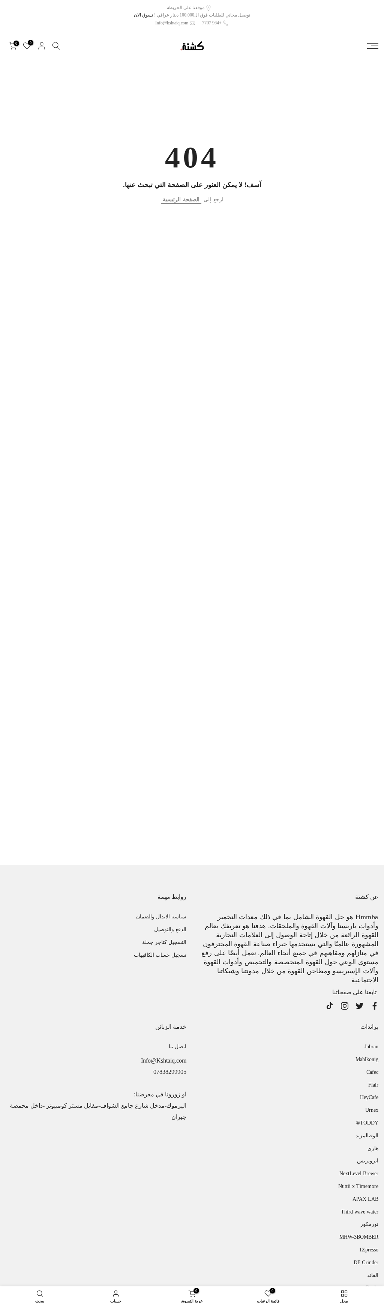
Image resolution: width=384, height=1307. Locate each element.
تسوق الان (143, 15)
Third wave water (359, 1212)
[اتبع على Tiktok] (329, 1006)
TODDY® (367, 1123)
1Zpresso (368, 1250)
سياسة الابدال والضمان (161, 917)
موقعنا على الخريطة (185, 7)
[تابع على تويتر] (359, 1006)
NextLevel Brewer (358, 1173)
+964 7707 (212, 23)
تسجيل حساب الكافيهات (160, 955)
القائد (372, 1275)
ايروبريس (367, 1161)
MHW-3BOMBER (358, 1237)
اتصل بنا (177, 1046)
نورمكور (369, 1224)
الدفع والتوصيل (170, 929)
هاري (373, 1148)
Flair (373, 1085)
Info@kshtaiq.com (171, 23)
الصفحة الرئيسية (181, 199)
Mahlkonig (367, 1059)
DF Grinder (366, 1262)
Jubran (371, 1046)
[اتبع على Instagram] (344, 1006)
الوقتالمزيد (367, 1135)
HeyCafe (369, 1097)
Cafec (372, 1072)
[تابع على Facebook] (374, 1006)
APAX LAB (365, 1199)
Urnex (371, 1110)
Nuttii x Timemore (358, 1186)
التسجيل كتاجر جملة (164, 942)
